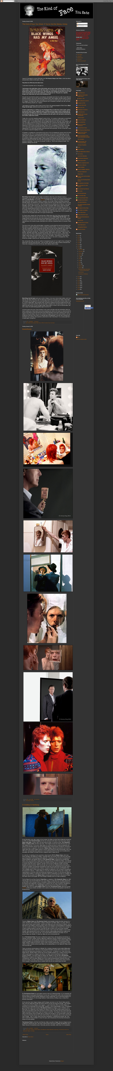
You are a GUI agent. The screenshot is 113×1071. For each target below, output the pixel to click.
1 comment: (36, 1028)
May (80, 260)
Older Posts (68, 1034)
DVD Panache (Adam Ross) (84, 130)
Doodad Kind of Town (82, 127)
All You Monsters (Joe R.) (83, 100)
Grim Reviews (81, 149)
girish (79, 147)
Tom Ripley (32, 1030)
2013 (78, 280)
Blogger (62, 1061)
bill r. (79, 337)
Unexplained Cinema (82, 227)
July (79, 256)
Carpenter (79, 56)
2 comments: (36, 321)
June (80, 258)
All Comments (81, 26)
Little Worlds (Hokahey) (83, 158)
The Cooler (80, 191)
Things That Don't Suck (83, 214)
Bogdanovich (80, 57)
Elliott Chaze (38, 322)
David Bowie (28, 800)
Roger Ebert (80, 174)
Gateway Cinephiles (82, 145)
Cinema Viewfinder (82, 119)
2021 (78, 239)
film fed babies (81, 139)
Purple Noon (56, 1029)
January (80, 267)
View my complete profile (81, 339)
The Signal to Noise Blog (83, 208)
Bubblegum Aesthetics (83, 109)
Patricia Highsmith (50, 1029)
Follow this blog (89, 307)
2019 (78, 242)
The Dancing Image (82, 193)
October (80, 253)
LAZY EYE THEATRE (82, 156)
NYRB (42, 322)
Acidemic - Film (81, 98)
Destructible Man (81, 122)
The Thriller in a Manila (82, 210)
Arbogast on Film (81, 103)
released (24, 887)
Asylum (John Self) (82, 105)
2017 (78, 246)
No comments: (37, 799)
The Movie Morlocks (82, 202)
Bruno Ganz (28, 1029)
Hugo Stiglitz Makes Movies (84, 151)
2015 (78, 276)
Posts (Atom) (30, 1036)
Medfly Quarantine (82, 160)
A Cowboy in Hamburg (30, 805)
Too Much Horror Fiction (83, 222)
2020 (78, 240)
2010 (78, 285)
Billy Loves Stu (81, 107)
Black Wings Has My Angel (31, 322)
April (80, 262)
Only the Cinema (81, 229)
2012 (78, 282)
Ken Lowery (80, 153)
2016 (78, 248)
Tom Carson (80, 220)
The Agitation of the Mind (83, 183)
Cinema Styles (81, 117)
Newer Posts (25, 1034)
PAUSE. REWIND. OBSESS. (84, 169)
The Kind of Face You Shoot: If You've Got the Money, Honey (44, 24)
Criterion (32, 1029)
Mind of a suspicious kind (83, 162)
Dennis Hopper (37, 1029)
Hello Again (79, 54)
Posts (79, 23)
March (80, 264)
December (81, 249)
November (81, 251)
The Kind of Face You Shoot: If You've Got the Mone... (84, 270)
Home (47, 1034)
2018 (78, 244)
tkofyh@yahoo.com (80, 301)
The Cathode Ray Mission (83, 188)
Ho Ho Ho (79, 59)
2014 (78, 278)
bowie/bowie (27, 329)
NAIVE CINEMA (81, 167)
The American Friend (63, 1029)
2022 (78, 237)
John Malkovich (43, 1029)
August (80, 255)
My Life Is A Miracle (82, 165)
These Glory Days (82, 212)
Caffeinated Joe (81, 112)
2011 (78, 283)
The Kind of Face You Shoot (49, 322)
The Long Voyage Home (83, 197)
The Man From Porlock (83, 200)
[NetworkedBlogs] (88, 306)
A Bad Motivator (81, 92)
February (81, 265)
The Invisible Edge (82, 195)
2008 (78, 289)
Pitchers (32, 800)
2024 (78, 235)
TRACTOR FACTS (81, 224)
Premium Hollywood (82, 171)
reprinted (43, 199)
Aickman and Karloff (81, 60)
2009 (78, 287)
